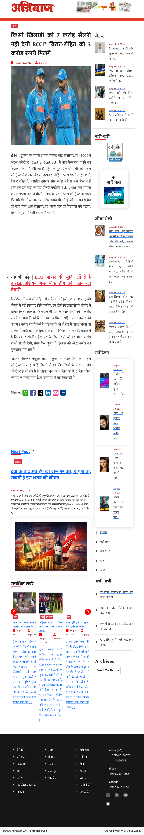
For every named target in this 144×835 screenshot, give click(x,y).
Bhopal (119, 771)
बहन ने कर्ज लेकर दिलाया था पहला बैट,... (24, 624)
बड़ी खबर (49, 617)
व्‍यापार (18, 462)
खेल (14, 26)
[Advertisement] (51, 243)
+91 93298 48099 (120, 774)
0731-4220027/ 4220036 (121, 758)
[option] (24, 649)
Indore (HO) (119, 755)
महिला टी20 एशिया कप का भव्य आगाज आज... (51, 626)
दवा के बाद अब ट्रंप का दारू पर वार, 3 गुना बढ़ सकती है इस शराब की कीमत (51, 475)
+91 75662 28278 (119, 787)
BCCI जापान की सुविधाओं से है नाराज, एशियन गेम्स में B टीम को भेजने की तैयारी (51, 284)
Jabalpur (119, 785)
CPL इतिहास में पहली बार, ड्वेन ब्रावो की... (77, 624)
